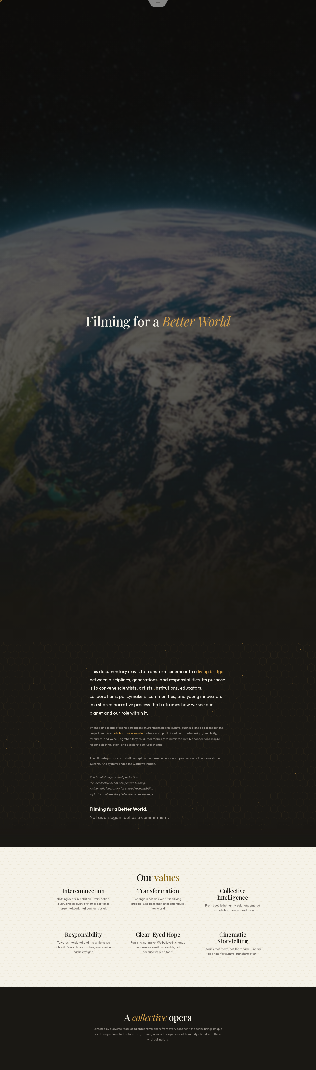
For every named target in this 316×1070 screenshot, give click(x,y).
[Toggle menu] (158, 3)
